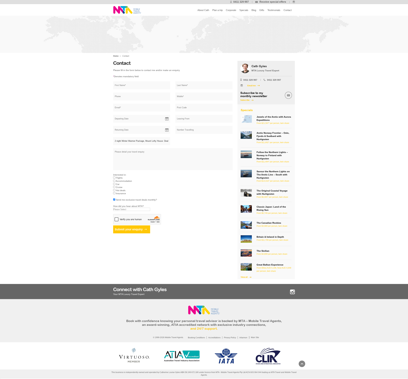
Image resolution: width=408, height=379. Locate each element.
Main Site (255, 337)
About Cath (203, 10)
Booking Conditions (196, 337)
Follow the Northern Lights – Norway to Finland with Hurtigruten (272, 155)
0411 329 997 (241, 1)
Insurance (121, 193)
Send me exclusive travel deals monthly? (136, 199)
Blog (253, 10)
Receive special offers (272, 1)
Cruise (119, 187)
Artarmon (243, 337)
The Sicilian (263, 251)
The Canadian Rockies (269, 223)
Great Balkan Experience (270, 264)
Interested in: (119, 175)
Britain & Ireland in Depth (270, 237)
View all (244, 277)
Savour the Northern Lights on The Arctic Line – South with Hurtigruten (273, 174)
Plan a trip (217, 10)
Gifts (261, 10)
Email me (251, 86)
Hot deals (120, 190)
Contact (288, 10)
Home (116, 56)
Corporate (231, 10)
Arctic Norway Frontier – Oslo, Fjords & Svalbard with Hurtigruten (273, 136)
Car (118, 184)
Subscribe (245, 100)
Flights (119, 178)
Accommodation (124, 181)
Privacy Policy (230, 337)
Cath (127, 10)
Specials (243, 10)
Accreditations (214, 337)
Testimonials (273, 10)
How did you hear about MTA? (128, 206)
